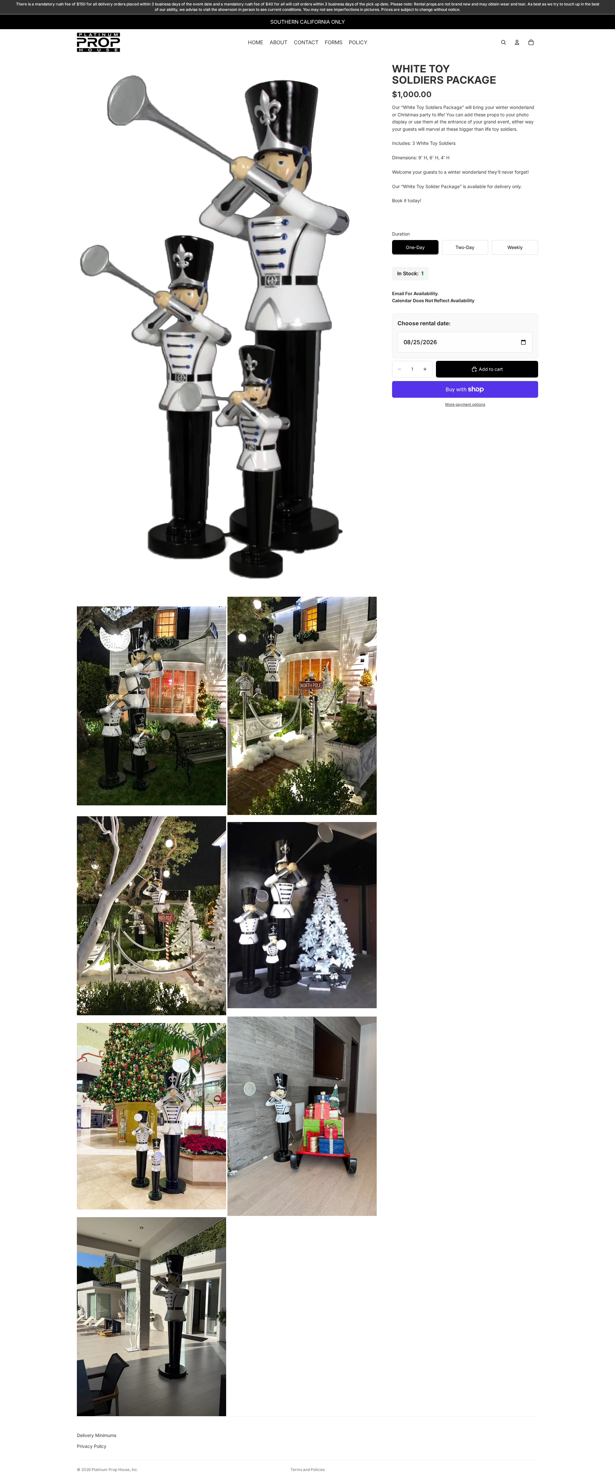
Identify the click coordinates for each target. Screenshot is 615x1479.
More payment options (465, 404)
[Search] (503, 42)
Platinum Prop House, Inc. (115, 1469)
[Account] (517, 42)
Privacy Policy (91, 1446)
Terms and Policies (308, 1469)
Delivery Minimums (96, 1435)
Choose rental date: (424, 323)
